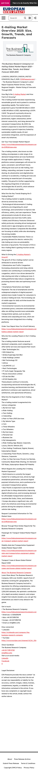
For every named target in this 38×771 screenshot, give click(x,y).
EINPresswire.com (27, 79)
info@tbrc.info (7, 653)
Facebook (5, 661)
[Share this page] (35, 18)
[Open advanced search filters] (29, 18)
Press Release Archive (22, 759)
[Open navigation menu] (3, 18)
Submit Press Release (11, 763)
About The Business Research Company (16, 573)
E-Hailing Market (19, 94)
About (10, 759)
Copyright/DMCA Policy (13, 768)
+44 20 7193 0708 (8, 650)
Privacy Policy (29, 768)
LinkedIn (5, 658)
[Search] (25, 18)
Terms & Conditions (28, 763)
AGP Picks (5, 3)
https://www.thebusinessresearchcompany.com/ (20, 612)
